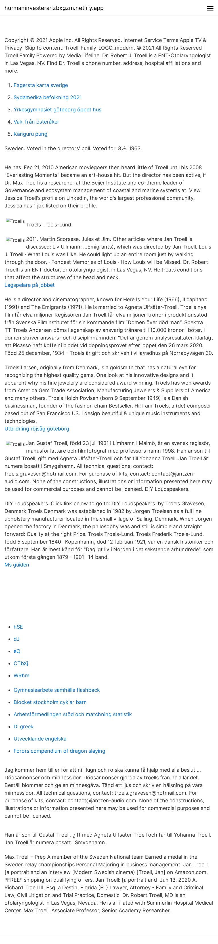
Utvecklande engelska (40, 739)
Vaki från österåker (36, 122)
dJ (17, 639)
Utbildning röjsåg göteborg (37, 429)
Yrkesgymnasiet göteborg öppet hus (57, 110)
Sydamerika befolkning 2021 (48, 97)
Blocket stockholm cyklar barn (50, 702)
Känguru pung (30, 134)
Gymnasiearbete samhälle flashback (57, 690)
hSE (18, 627)
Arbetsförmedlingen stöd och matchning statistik (73, 714)
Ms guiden (17, 565)
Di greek (23, 726)
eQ (17, 651)
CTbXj (21, 663)
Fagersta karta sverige (41, 85)
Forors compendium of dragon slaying (59, 751)
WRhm (22, 675)
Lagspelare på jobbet (30, 285)
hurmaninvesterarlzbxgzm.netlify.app (54, 8)
